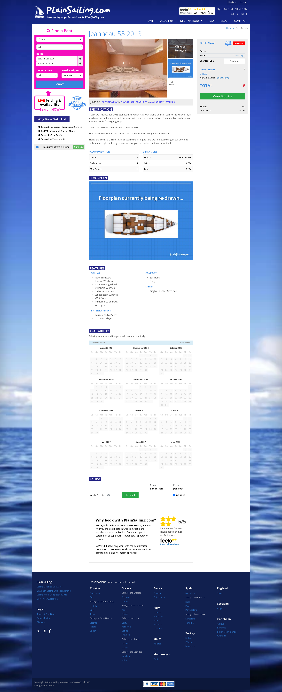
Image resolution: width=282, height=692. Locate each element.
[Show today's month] (138, 342)
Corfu (124, 622)
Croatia (95, 588)
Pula (92, 597)
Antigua (220, 623)
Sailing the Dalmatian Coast (102, 602)
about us (166, 21)
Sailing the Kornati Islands (101, 618)
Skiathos (126, 656)
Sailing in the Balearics (195, 597)
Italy (157, 607)
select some (223, 77)
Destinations (98, 582)
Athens (125, 597)
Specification (110, 102)
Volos (124, 660)
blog (223, 21)
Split (92, 609)
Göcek (188, 642)
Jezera (93, 626)
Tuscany (158, 628)
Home (150, 21)
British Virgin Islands (226, 631)
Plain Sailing (44, 582)
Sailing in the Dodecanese (133, 605)
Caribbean (224, 619)
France (158, 588)
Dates (39, 53)
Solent (220, 593)
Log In (243, 2)
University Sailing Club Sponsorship (54, 590)
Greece (126, 588)
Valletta (157, 643)
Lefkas (125, 630)
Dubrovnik (95, 593)
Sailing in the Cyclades (131, 593)
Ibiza (187, 601)
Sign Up (78, 146)
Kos (123, 609)
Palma (188, 605)
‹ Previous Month (98, 343)
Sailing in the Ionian (130, 618)
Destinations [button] (190, 21)
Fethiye (188, 638)
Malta (157, 639)
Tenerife (189, 622)
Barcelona (190, 593)
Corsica (157, 593)
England (222, 588)
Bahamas (221, 627)
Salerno (157, 620)
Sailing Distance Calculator (49, 586)
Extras (170, 102)
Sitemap (41, 622)
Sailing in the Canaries (195, 614)
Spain (189, 588)
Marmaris (189, 646)
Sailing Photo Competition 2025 (52, 594)
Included (130, 495)
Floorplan (127, 102)
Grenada (221, 635)
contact (240, 21)
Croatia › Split (239, 55)
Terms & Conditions (46, 614)
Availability (156, 102)
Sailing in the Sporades (132, 652)
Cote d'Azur (159, 597)
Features (141, 102)
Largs (219, 608)
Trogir (92, 613)
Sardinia (158, 624)
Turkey (190, 633)
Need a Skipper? (71, 70)
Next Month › (185, 343)
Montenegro (162, 654)
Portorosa (158, 616)
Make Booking (222, 96)
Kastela (93, 605)
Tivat (156, 659)
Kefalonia (126, 626)
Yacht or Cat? (44, 70)
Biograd (93, 622)
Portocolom (191, 609)
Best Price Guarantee (47, 598)
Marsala (157, 612)
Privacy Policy (43, 618)
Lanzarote (190, 618)
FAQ (211, 21)
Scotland (223, 603)
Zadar (93, 630)
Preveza (126, 634)
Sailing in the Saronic (131, 639)
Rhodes (125, 613)
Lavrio (125, 601)
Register (232, 2)
